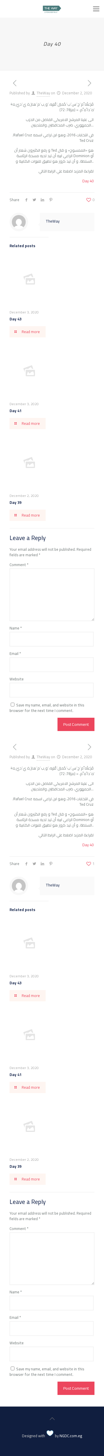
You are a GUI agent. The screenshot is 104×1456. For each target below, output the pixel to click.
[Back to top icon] (52, 1419)
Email (15, 653)
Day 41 (15, 410)
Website (17, 679)
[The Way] (52, 8)
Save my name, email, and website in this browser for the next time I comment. (47, 708)
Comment (19, 565)
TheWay (43, 92)
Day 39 (15, 502)
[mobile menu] (96, 9)
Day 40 (88, 180)
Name (16, 628)
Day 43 (15, 318)
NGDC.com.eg (71, 1435)
